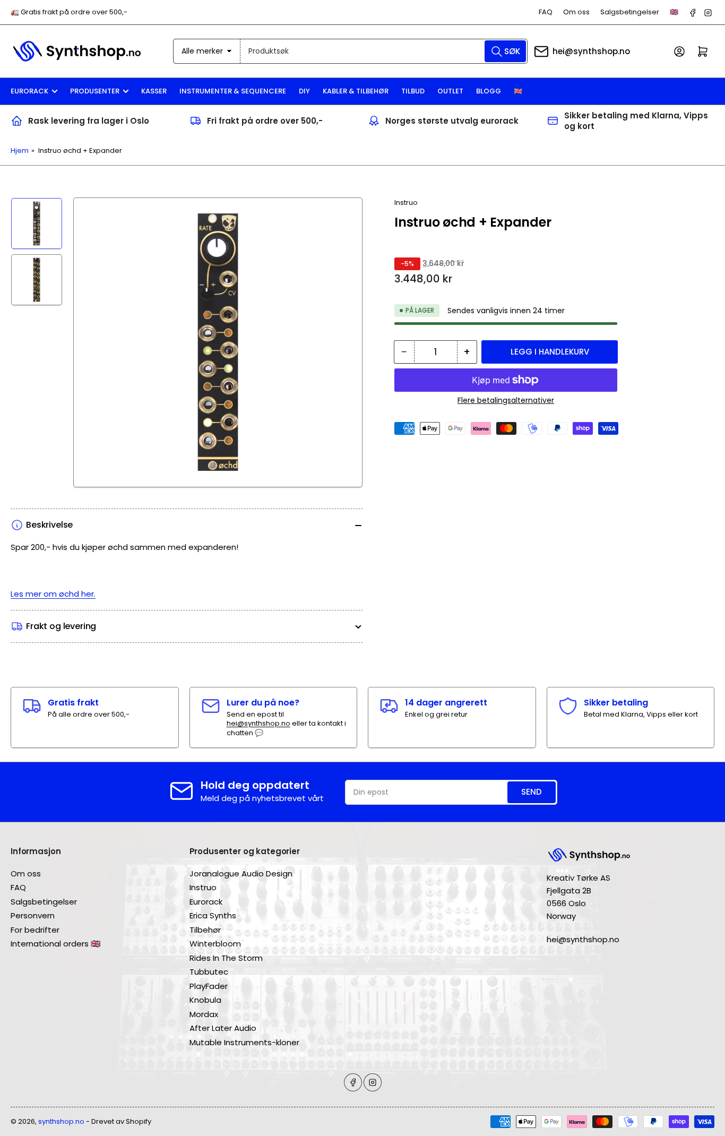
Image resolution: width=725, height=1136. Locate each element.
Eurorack (29, 91)
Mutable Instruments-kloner (244, 1042)
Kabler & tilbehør (356, 91)
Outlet (450, 91)
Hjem (20, 150)
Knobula (205, 999)
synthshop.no (61, 1121)
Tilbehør (205, 929)
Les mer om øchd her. (53, 593)
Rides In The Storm (226, 957)
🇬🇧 (674, 12)
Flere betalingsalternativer (506, 400)
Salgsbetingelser (629, 12)
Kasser (154, 91)
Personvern (33, 915)
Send (531, 791)
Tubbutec (208, 971)
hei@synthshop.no (591, 51)
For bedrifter (35, 929)
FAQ (546, 12)
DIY (304, 91)
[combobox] (384, 51)
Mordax (203, 1014)
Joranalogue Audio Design (240, 873)
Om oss (576, 12)
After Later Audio (222, 1028)
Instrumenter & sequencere (232, 91)
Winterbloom (215, 943)
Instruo (406, 202)
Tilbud (413, 91)
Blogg (488, 91)
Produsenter (94, 91)
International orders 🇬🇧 (56, 943)
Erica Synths (212, 915)
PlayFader (208, 986)
